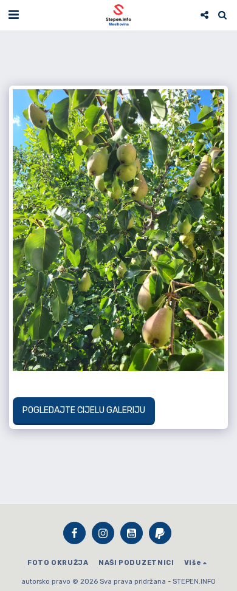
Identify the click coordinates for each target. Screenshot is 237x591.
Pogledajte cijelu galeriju (83, 410)
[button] (13, 14)
